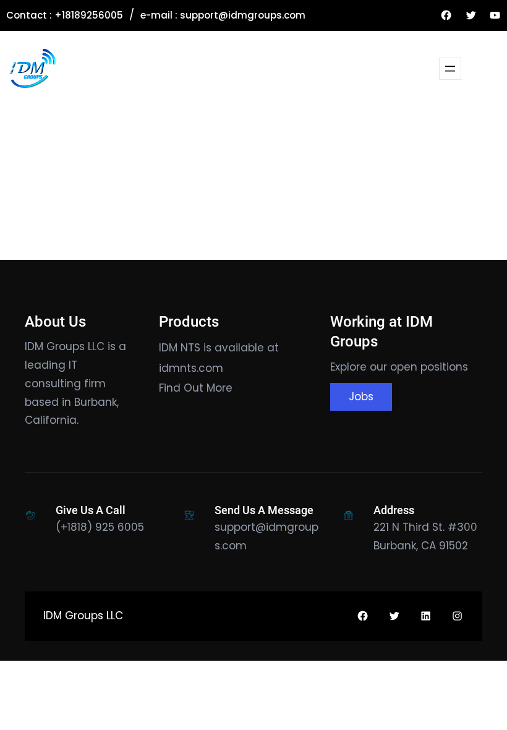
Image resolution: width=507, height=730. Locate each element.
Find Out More (195, 387)
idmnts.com (191, 368)
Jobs (361, 396)
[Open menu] (450, 69)
